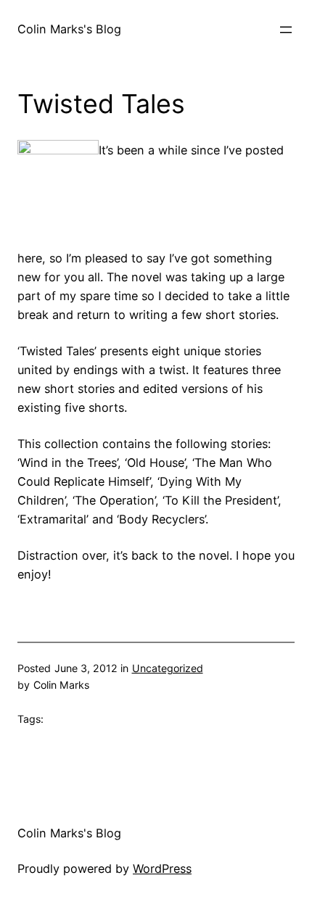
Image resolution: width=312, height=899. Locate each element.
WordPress (162, 868)
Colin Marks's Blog (69, 29)
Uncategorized (167, 668)
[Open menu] (286, 29)
